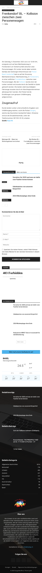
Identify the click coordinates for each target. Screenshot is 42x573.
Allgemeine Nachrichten (13, 7)
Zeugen (32, 110)
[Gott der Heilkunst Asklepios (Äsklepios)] (7, 433)
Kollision (22, 82)
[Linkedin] (28, 28)
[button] (3, 2)
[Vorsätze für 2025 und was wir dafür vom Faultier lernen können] (7, 179)
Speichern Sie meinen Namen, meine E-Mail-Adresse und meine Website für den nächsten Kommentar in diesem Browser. (20, 252)
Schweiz (4, 182)
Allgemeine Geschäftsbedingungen (27, 567)
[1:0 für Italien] (7, 451)
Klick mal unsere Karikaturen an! (21, 352)
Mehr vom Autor (22, 172)
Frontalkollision (20, 79)
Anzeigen (7, 567)
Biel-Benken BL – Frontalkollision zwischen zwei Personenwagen (32, 141)
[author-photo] (21, 160)
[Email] (32, 28)
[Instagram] (18, 560)
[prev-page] (3, 205)
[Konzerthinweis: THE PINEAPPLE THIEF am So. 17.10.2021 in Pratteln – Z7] (7, 442)
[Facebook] (10, 28)
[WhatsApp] (23, 28)
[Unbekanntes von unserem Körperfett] (7, 188)
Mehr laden (20, 342)
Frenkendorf (34, 77)
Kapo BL (10, 121)
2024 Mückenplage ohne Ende (24, 196)
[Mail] (24, 560)
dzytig (6, 24)
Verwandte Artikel (8, 172)
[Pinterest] (19, 28)
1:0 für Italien (17, 449)
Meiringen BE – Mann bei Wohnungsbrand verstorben (11, 140)
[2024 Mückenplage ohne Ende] (7, 198)
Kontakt (14, 567)
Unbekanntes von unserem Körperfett (25, 314)
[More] (37, 28)
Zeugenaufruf (10, 103)
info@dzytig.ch (28, 547)
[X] (15, 28)
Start (3, 7)
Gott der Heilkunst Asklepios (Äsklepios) (26, 430)
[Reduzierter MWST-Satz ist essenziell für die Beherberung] (7, 335)
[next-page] (6, 205)
